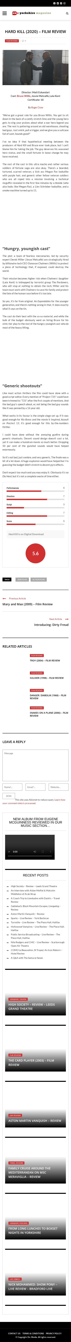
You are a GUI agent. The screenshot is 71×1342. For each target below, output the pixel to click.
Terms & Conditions (33, 1333)
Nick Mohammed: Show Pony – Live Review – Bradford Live (32, 1286)
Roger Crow (37, 107)
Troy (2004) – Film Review (45, 660)
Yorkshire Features (18, 1223)
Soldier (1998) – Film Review (47, 677)
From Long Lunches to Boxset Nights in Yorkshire (32, 1231)
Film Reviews (12, 41)
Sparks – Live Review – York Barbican (30, 918)
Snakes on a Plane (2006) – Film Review (49, 714)
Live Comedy (15, 1279)
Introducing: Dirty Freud (51, 625)
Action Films (39, 579)
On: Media (32, 1337)
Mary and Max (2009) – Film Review (27, 604)
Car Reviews (15, 1115)
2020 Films (22, 579)
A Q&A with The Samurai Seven (27, 957)
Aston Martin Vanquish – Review (27, 913)
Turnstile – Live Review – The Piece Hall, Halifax (35, 922)
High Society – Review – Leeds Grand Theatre (34, 886)
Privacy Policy (53, 1333)
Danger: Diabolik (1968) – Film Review (48, 697)
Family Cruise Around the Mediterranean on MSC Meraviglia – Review (29, 1172)
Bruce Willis (24, 95)
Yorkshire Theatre (18, 999)
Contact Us (14, 1333)
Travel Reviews (16, 1163)
